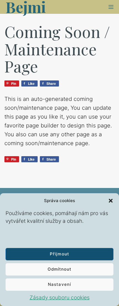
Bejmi (26, 7)
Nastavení (59, 284)
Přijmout (59, 254)
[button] (110, 200)
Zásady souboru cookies (60, 297)
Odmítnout (59, 269)
